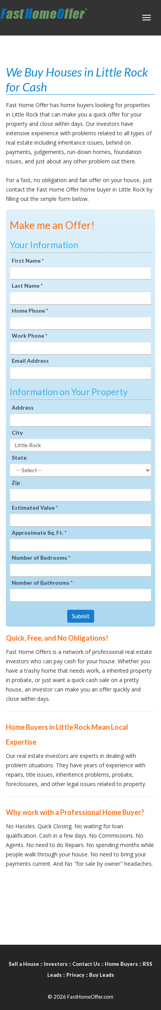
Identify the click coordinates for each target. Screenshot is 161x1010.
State (19, 457)
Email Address (30, 360)
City (17, 432)
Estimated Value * (35, 507)
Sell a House (24, 964)
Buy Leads (101, 975)
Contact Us (86, 964)
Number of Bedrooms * (41, 557)
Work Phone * (29, 335)
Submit (80, 616)
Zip (16, 482)
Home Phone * (30, 310)
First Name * (28, 260)
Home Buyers (121, 964)
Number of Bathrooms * (42, 582)
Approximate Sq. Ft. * (39, 532)
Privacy (75, 975)
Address (23, 407)
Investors (56, 964)
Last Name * (27, 285)
